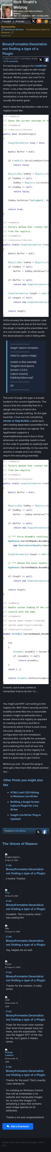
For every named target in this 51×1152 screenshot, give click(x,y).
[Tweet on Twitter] (41, 59)
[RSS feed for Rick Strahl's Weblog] (39, 20)
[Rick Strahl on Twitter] (33, 20)
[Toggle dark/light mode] (46, 21)
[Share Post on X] (39, 831)
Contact (6, 21)
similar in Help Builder (16, 420)
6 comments (12, 61)
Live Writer (20, 831)
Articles (20, 21)
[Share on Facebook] (46, 59)
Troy (7, 892)
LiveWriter (40, 65)
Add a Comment (19, 1126)
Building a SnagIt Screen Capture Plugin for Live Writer (24, 805)
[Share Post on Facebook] (44, 831)
